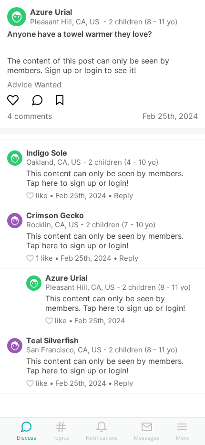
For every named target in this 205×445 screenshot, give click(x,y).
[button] (31, 196)
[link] (34, 84)
